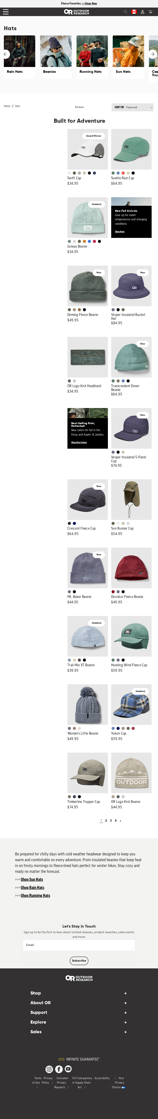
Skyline (123, 380)
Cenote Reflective (94, 173)
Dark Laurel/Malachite (69, 380)
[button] (150, 12)
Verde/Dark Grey (74, 173)
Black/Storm (74, 380)
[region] (79, 4)
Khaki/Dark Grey (84, 173)
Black (99, 241)
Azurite (89, 241)
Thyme (69, 241)
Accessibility (102, 1078)
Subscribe (79, 960)
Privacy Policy (47, 1081)
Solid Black (133, 173)
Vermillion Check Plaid (133, 728)
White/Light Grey (69, 173)
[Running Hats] (92, 57)
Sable (74, 309)
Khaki (123, 523)
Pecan (79, 309)
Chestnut (79, 660)
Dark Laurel (69, 309)
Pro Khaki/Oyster (113, 796)
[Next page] (120, 821)
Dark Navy (74, 523)
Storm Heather (69, 523)
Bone (79, 728)
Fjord (69, 660)
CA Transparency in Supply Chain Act (82, 1083)
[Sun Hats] (128, 57)
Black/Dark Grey (89, 173)
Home (7, 106)
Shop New (119, 232)
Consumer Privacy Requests (61, 1083)
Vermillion (113, 591)
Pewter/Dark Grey (79, 173)
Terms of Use (37, 1081)
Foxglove (94, 241)
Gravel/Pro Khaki (123, 452)
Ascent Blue (118, 173)
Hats (17, 106)
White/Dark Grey (118, 523)
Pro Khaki (128, 173)
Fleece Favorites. (71, 3)
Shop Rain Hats (32, 888)
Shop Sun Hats (32, 879)
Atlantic (74, 796)
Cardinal (123, 173)
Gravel (118, 380)
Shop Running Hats (35, 896)
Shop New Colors (79, 442)
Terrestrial (74, 728)
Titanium (128, 523)
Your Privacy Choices (118, 1083)
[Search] (117, 12)
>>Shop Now (89, 3)
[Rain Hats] (19, 57)
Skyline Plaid (113, 728)
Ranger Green (79, 241)
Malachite (113, 173)
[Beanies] (55, 57)
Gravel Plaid (128, 728)
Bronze (84, 241)
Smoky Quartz (113, 309)
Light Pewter (74, 241)
